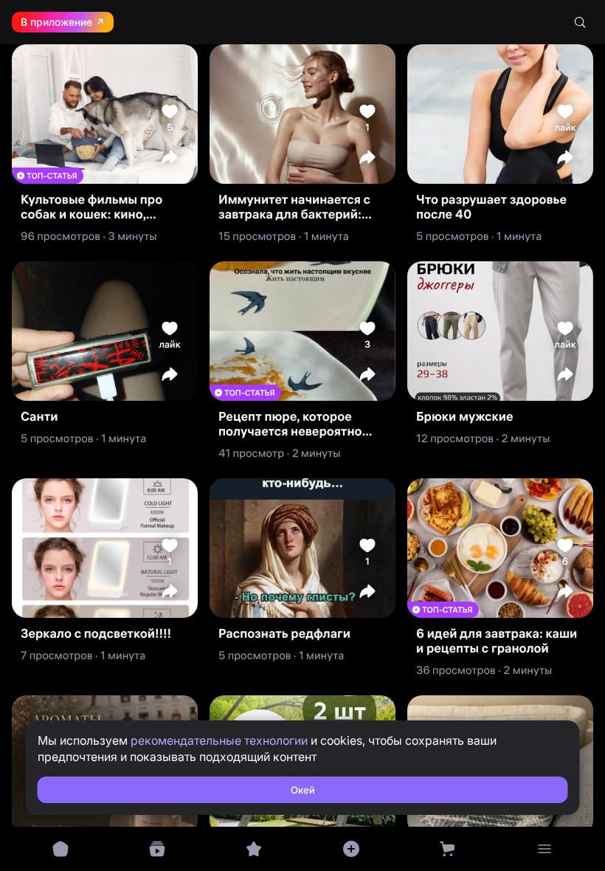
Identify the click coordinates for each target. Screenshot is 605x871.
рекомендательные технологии (219, 740)
